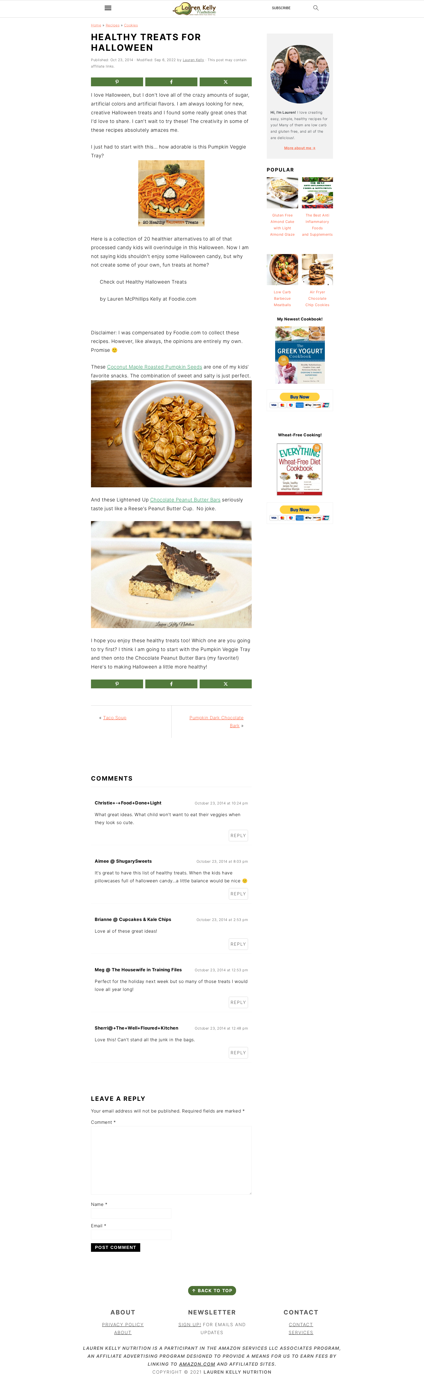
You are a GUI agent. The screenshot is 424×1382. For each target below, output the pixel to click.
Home (96, 25)
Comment (103, 1122)
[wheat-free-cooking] (300, 495)
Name (99, 1204)
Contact (301, 1324)
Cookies (131, 25)
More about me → (300, 148)
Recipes (113, 25)
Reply (238, 835)
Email (98, 1225)
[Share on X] (226, 81)
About (123, 1332)
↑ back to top (212, 1290)
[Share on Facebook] (171, 81)
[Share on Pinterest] (117, 81)
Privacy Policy (123, 1324)
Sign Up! (189, 1324)
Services (301, 1332)
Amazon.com (197, 1364)
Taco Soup (115, 717)
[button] (100, 166)
